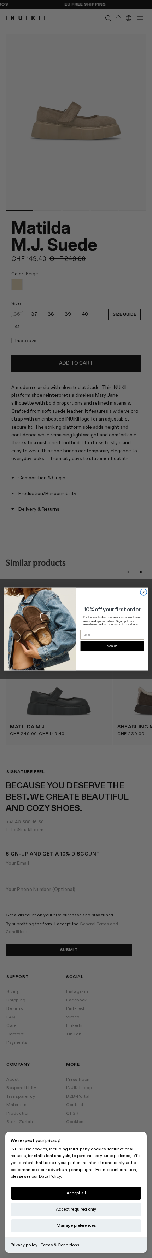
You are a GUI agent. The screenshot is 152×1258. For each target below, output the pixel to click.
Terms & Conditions (60, 1245)
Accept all (76, 1193)
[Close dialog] (143, 592)
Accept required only (76, 1209)
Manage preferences (76, 1225)
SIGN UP (112, 646)
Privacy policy (24, 1245)
